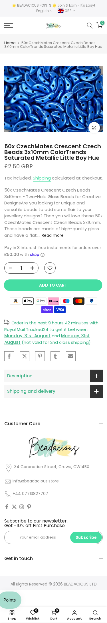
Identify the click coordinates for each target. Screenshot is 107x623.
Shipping (42, 178)
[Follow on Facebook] (6, 506)
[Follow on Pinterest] (29, 506)
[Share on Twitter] (24, 356)
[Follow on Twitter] (14, 506)
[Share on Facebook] (9, 356)
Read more (53, 235)
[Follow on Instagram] (21, 506)
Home (10, 43)
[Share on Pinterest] (40, 356)
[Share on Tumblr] (55, 356)
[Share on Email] (71, 356)
